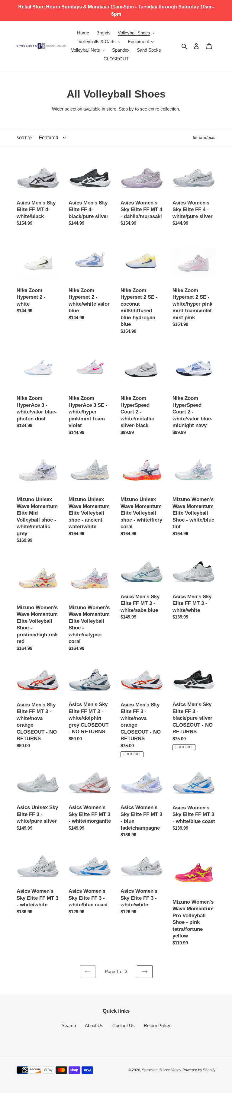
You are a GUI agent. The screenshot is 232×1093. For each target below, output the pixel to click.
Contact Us (123, 1025)
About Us (94, 1025)
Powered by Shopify (198, 1070)
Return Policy (157, 1025)
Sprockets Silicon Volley (161, 1070)
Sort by (24, 138)
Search (69, 1025)
